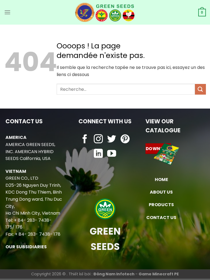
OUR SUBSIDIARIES (26, 247)
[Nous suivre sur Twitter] (111, 140)
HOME (161, 179)
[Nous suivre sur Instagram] (98, 140)
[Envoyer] (200, 89)
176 (19, 227)
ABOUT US (161, 192)
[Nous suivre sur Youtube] (111, 154)
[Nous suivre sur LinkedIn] (98, 154)
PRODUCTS (161, 205)
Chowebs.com (105, 165)
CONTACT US (161, 217)
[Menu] (7, 12)
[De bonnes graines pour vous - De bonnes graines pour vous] (105, 12)
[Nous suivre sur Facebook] (84, 140)
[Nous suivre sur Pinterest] (125, 140)
